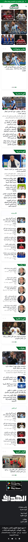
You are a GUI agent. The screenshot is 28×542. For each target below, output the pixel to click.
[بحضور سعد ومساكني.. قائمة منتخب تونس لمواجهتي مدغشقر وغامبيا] (21, 187)
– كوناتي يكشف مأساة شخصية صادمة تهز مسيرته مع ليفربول (10, 246)
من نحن (19, 532)
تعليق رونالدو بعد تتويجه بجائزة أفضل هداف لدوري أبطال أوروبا (9, 180)
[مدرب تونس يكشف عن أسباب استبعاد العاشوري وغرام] (21, 379)
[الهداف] (14, 6)
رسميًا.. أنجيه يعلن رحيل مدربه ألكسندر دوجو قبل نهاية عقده (8, 43)
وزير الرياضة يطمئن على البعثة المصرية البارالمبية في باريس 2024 (9, 136)
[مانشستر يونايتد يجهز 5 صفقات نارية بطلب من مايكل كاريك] (20, 15)
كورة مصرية (20, 94)
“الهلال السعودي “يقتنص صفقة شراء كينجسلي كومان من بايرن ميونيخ (9, 195)
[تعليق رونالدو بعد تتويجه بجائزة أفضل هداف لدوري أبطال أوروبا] (21, 180)
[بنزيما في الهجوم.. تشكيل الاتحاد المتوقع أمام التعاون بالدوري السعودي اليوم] (21, 202)
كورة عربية (21, 151)
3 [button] (13, 87)
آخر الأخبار (14, 408)
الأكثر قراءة (14, 213)
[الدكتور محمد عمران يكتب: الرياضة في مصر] (21, 272)
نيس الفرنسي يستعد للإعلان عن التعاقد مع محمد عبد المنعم (10, 122)
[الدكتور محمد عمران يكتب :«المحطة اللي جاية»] (21, 290)
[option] (14, 27)
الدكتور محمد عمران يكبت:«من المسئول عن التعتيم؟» (10, 279)
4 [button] (12, 87)
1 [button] (15, 87)
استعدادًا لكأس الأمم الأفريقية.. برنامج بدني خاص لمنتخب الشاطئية (10, 129)
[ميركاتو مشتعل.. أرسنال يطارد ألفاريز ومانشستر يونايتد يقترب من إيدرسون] (20, 40)
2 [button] (14, 87)
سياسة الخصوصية (14, 535)
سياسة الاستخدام (6, 532)
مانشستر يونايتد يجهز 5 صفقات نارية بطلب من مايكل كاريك (20, 18)
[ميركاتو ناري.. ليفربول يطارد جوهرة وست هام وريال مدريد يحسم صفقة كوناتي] (7, 15)
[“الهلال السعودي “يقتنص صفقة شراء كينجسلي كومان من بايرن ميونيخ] (21, 195)
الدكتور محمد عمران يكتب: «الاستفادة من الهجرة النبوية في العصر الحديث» (9, 307)
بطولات (22, 348)
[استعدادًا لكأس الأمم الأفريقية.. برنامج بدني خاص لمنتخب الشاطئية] (21, 129)
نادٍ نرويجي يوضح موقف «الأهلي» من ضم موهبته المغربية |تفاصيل (9, 142)
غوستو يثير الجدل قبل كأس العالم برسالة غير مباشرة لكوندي (9, 230)
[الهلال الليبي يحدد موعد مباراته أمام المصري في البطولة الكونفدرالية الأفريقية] (21, 397)
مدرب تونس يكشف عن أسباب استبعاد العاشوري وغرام (9, 379)
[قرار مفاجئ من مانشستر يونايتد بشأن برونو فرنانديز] (21, 239)
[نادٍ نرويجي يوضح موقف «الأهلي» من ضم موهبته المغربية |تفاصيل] (21, 142)
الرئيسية (24, 532)
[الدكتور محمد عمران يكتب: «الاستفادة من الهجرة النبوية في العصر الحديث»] (21, 309)
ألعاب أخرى (20, 452)
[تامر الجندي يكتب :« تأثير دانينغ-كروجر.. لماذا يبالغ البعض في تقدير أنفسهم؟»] (21, 299)
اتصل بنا (14, 532)
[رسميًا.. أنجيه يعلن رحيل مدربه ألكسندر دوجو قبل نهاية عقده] (7, 40)
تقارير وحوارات (19, 49)
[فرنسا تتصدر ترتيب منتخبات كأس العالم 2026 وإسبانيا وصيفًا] (21, 255)
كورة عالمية (20, 319)
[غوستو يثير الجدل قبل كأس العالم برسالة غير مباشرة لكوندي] (21, 230)
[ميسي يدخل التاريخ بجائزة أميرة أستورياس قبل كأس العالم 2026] (14, 27)
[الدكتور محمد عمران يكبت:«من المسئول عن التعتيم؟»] (21, 281)
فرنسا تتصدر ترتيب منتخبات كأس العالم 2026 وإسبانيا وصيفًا (9, 254)
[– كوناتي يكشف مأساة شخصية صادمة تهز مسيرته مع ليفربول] (21, 246)
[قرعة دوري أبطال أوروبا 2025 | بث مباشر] (21, 386)
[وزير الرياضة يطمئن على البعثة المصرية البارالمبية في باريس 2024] (21, 136)
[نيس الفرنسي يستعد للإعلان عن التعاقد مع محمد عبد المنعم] (21, 122)
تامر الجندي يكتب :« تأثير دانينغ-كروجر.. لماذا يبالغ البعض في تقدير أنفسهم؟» (10, 298)
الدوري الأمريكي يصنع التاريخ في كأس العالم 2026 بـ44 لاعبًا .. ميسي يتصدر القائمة (15, 68)
